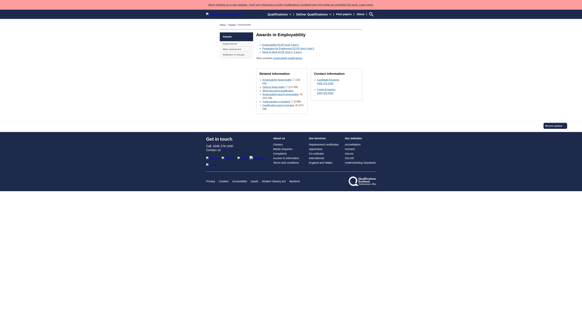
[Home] (223, 14)
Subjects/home (230, 44)
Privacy (210, 181)
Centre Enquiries (326, 89)
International (316, 158)
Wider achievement (232, 49)
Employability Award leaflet (277, 80)
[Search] (371, 14)
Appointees (316, 149)
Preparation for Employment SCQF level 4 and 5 (288, 48)
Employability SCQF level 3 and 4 (280, 45)
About (360, 14)
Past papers (344, 14)
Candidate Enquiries (328, 80)
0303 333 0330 (325, 93)
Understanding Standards (360, 162)
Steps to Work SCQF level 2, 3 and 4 (282, 52)
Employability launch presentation (281, 94)
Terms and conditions (286, 162)
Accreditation (353, 144)
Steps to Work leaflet (274, 87)
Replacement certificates (324, 144)
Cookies (224, 181)
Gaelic (254, 181)
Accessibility (239, 181)
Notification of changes (234, 54)
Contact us (213, 150)
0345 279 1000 (325, 83)
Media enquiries (282, 149)
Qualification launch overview (278, 105)
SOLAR (349, 158)
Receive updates (553, 126)
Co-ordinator (316, 153)
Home (223, 24)
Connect (350, 149)
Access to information (286, 158)
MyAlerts (294, 181)
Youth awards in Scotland (276, 101)
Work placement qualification (278, 90)
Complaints (280, 153)
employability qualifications (287, 58)
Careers (278, 144)
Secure (349, 153)
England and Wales (320, 162)
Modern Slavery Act (274, 181)
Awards (232, 24)
